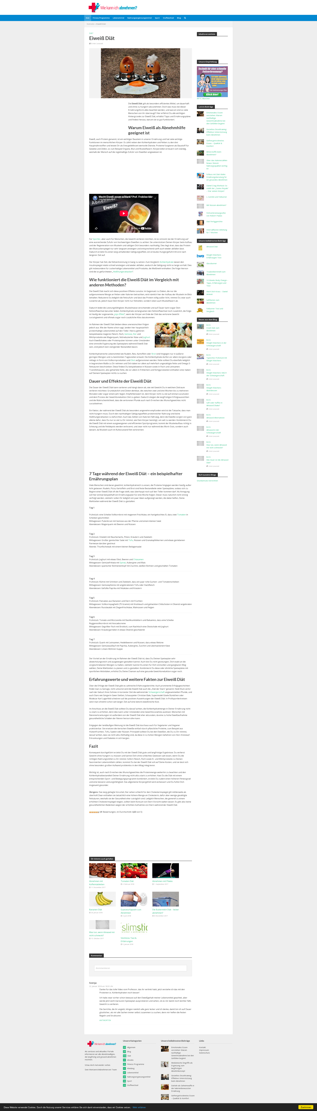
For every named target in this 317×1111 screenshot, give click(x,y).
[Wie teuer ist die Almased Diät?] (200, 458)
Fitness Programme (101, 18)
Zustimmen (306, 1107)
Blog (179, 18)
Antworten (105, 1020)
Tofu (130, 540)
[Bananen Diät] (102, 898)
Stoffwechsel (168, 18)
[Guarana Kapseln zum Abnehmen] (134, 898)
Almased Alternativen (215, 417)
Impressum (204, 1050)
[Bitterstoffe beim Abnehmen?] (200, 153)
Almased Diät (212, 246)
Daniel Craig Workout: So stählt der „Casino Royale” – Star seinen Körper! (217, 188)
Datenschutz (204, 1052)
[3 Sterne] (94, 812)
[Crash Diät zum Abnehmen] (200, 326)
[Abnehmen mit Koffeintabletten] (102, 870)
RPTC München (203, 98)
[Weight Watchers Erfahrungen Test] (200, 256)
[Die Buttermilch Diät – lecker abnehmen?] (165, 898)
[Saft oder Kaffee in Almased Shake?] (200, 401)
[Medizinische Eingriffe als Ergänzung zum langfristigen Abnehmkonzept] (165, 1064)
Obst (133, 360)
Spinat (123, 562)
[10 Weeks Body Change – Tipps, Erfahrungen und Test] (200, 281)
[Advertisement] (107, 119)
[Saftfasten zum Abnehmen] (200, 301)
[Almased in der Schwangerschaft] (200, 428)
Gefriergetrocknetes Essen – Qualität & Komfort (215, 143)
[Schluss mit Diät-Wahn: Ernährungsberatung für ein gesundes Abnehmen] (200, 175)
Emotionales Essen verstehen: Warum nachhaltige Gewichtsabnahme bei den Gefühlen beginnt (215, 118)
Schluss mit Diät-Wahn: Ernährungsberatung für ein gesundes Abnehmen (216, 177)
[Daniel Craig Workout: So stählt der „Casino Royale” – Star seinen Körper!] (200, 186)
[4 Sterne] (96, 812)
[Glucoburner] (200, 264)
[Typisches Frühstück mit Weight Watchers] (200, 356)
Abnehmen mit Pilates (162, 881)
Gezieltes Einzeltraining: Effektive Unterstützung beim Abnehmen (216, 132)
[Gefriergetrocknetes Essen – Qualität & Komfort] (200, 141)
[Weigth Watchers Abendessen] (200, 386)
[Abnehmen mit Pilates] (165, 870)
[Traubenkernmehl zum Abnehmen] (200, 272)
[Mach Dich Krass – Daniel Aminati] (200, 292)
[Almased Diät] (200, 247)
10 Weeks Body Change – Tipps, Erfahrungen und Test (217, 283)
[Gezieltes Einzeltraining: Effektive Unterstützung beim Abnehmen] (200, 130)
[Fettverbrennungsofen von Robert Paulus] (200, 214)
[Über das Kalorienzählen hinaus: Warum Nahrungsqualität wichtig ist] (200, 161)
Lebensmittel (118, 18)
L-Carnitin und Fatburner (216, 197)
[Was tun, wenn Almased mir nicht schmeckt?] (102, 924)
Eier (135, 334)
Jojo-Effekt (119, 314)
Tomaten (181, 514)
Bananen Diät (95, 909)
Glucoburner (211, 263)
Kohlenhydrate (166, 262)
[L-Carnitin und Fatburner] (200, 198)
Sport (157, 18)
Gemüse (128, 334)
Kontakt (202, 1047)
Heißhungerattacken (122, 271)
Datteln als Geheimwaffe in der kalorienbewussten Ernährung (182, 1088)
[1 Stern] (90, 812)
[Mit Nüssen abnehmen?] (200, 206)
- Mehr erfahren (138, 1107)
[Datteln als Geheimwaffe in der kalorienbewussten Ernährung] (165, 1087)
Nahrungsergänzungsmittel (139, 18)
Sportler (96, 239)
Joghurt (146, 337)
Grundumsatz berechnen (207, 480)
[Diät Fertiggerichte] (200, 222)
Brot (154, 353)
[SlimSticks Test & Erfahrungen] (134, 927)
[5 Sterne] (98, 812)
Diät (88, 18)
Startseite (90, 24)
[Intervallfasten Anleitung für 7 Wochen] (200, 230)
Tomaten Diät (127, 881)
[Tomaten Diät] (134, 870)
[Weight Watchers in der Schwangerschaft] (200, 341)
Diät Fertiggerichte (214, 221)
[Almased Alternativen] (200, 416)
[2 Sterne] (92, 812)
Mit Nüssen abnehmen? (216, 205)
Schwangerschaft (157, 692)
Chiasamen (138, 559)
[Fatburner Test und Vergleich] (200, 309)
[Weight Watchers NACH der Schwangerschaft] (200, 371)
